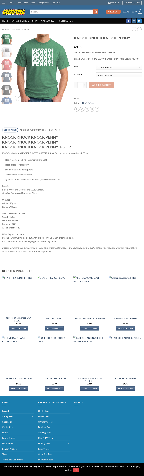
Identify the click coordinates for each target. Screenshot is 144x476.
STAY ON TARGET (54, 318)
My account (8, 443)
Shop (33, 3)
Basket (5, 411)
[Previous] (18, 68)
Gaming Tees (44, 432)
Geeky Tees (43, 411)
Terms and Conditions (12, 459)
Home (11, 3)
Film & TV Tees (20, 29)
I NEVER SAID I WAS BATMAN (18, 378)
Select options (18, 328)
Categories (42, 3)
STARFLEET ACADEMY (125, 378)
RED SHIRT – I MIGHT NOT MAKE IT (18, 319)
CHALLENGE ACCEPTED (125, 318)
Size (76, 67)
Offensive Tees (45, 421)
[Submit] (95, 11)
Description (10, 130)
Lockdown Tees (45, 459)
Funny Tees (43, 416)
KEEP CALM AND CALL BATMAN (90, 318)
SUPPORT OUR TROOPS (54, 378)
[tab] (10, 130)
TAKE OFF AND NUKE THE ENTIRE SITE (90, 379)
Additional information (33, 130)
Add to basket (101, 85)
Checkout (7, 421)
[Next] (65, 68)
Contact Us (56, 3)
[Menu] (3, 2)
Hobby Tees (44, 443)
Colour (78, 75)
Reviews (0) (54, 130)
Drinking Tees (44, 427)
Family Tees (44, 448)
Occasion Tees (45, 454)
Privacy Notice (9, 448)
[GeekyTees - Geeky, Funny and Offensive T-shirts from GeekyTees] (13, 11)
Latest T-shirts (22, 3)
